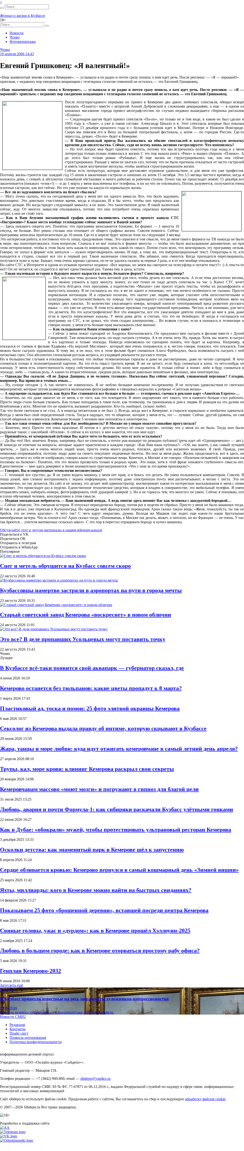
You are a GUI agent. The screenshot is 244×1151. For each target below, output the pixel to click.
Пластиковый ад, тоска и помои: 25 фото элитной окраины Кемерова (90, 708)
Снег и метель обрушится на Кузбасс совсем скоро (65, 566)
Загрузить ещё (11, 985)
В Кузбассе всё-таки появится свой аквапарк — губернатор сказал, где (92, 668)
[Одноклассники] (16, 1140)
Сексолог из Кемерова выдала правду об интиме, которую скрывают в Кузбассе (103, 728)
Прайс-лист (19, 1033)
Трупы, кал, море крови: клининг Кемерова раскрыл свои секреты (87, 769)
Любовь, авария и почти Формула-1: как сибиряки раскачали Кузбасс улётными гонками (116, 809)
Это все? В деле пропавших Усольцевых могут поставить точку (82, 639)
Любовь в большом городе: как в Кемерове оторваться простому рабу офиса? (100, 950)
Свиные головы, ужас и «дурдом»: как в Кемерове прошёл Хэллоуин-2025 (95, 930)
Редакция (17, 1025)
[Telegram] (12, 1132)
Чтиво (15, 37)
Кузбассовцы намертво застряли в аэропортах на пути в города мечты (91, 590)
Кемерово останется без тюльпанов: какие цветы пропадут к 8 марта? (91, 688)
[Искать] (2, 8)
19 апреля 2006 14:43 (17, 54)
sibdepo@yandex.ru (95, 1078)
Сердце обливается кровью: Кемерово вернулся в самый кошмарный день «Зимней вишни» (119, 870)
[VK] (8, 1136)
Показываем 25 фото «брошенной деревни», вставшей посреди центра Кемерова (104, 910)
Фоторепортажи (23, 42)
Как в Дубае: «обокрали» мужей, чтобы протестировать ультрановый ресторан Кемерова (115, 830)
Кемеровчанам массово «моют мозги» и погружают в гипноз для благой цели (99, 789)
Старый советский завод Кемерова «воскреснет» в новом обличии (85, 615)
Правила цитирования (28, 1038)
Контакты (17, 1029)
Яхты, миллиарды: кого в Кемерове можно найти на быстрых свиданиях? (95, 890)
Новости (17, 33)
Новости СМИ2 (13, 1017)
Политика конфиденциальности (36, 1042)
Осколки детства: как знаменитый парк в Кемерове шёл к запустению (92, 850)
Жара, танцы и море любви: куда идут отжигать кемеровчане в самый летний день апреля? (119, 749)
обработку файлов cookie (205, 1099)
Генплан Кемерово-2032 (30, 971)
